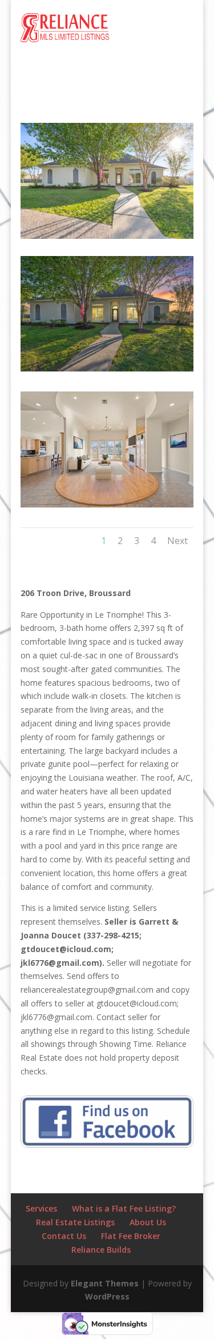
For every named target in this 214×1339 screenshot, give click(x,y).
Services (41, 1208)
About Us (148, 1222)
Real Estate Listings (75, 1222)
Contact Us (64, 1235)
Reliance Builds (101, 1249)
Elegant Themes (105, 1283)
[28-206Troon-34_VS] (107, 507)
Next (177, 540)
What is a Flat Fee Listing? (124, 1208)
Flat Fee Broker (130, 1235)
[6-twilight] (107, 371)
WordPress (107, 1296)
